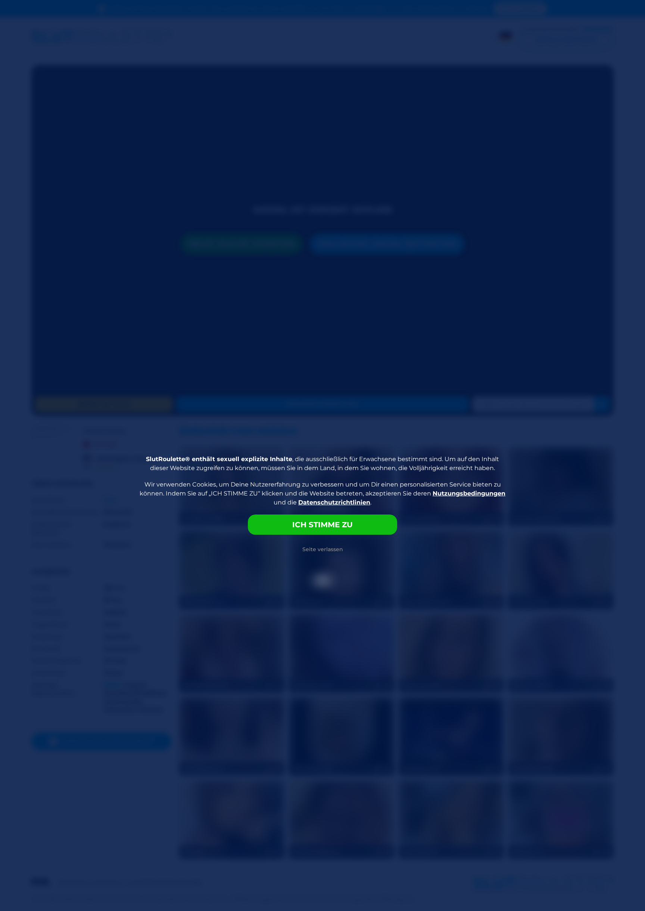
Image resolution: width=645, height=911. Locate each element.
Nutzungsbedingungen (469, 493)
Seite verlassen (322, 549)
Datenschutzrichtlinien (334, 502)
